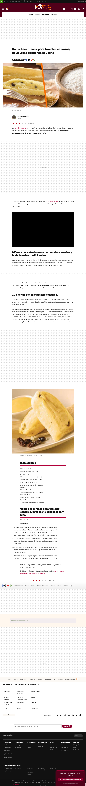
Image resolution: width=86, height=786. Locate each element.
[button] (23, 116)
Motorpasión (53, 745)
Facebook (67, 9)
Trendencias (64, 745)
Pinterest (64, 9)
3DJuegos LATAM (18, 769)
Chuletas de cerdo (50, 679)
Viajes (30, 14)
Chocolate (34, 708)
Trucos (37, 14)
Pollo (5, 708)
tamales (66, 585)
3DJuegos (18, 745)
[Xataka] (1, 1)
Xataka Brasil (7, 771)
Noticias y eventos (20, 692)
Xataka (6, 745)
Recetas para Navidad (8, 703)
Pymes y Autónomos (76, 748)
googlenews (79, 9)
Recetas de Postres (42, 585)
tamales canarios (21, 128)
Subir (77, 736)
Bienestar (34, 702)
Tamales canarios (56, 585)
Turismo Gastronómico (22, 698)
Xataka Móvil (7, 747)
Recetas (45, 14)
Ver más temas (9, 715)
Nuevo (7, 9)
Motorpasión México (53, 769)
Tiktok (83, 9)
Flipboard (32, 60)
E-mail (34, 60)
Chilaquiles (23, 679)
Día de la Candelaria (52, 201)
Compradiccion (65, 750)
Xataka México (8, 768)
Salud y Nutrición (7, 698)
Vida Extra (18, 747)
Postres (54, 14)
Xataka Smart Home (8, 753)
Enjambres (20, 702)
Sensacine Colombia (30, 773)
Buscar (10, 9)
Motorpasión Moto (53, 748)
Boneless (60, 679)
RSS (69, 715)
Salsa (19, 708)
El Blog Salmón (77, 745)
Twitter (29, 60)
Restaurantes (35, 691)
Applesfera (7, 750)
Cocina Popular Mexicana (27, 585)
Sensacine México (30, 769)
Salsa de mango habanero (36, 679)
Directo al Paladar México (42, 769)
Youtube (75, 9)
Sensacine (30, 745)
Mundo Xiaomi (8, 757)
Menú (3, 9)
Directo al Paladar (41, 745)
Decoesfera (64, 747)
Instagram (71, 9)
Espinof (29, 747)
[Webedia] (8, 735)
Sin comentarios (19, 59)
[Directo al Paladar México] (43, 7)
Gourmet (7, 691)
